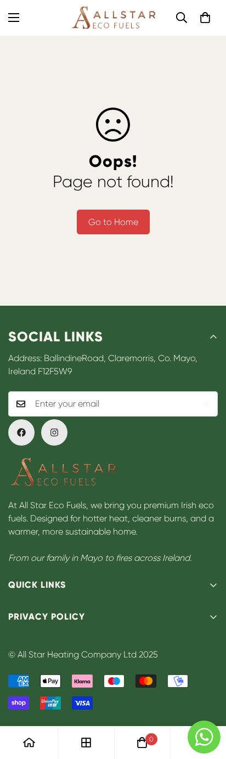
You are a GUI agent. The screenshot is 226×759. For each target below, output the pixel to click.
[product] (29, 742)
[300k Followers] (21, 432)
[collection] (86, 742)
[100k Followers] (54, 432)
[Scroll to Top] (206, 701)
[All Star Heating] (113, 18)
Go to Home (113, 222)
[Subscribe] (206, 404)
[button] (205, 17)
